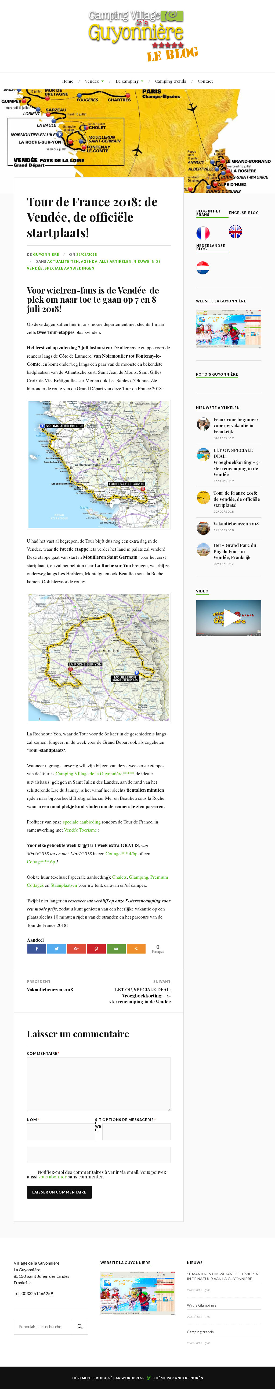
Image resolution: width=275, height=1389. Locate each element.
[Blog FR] (203, 238)
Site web (98, 1125)
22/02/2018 (86, 254)
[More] (136, 949)
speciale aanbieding (82, 821)
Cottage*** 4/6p (122, 853)
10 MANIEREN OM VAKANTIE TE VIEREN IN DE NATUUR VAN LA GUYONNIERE (223, 1276)
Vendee (92, 81)
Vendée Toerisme (80, 829)
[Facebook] (36, 949)
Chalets (119, 877)
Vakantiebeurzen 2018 (50, 989)
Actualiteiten (63, 261)
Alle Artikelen (115, 261)
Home (67, 81)
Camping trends (170, 81)
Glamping (138, 877)
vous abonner (52, 1176)
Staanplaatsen (63, 885)
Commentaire (43, 1053)
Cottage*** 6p (41, 861)
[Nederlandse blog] (202, 272)
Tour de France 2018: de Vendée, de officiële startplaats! (92, 216)
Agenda (89, 261)
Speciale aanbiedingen (70, 268)
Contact (205, 81)
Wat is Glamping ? (201, 1305)
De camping (127, 81)
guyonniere (46, 254)
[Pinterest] (96, 949)
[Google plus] (76, 949)
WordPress (132, 1378)
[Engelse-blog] (235, 236)
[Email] (116, 949)
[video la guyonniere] (228, 634)
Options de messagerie (129, 1120)
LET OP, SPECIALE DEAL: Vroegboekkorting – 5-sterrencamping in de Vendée (140, 995)
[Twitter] (56, 949)
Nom (33, 1120)
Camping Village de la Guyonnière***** (95, 773)
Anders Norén (189, 1378)
